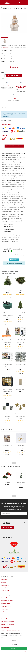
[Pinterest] (5, 532)
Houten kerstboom (5, 609)
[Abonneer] (25, 513)
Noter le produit (14, 260)
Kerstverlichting (5, 585)
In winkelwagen (14, 75)
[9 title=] (10, 295)
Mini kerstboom (5, 627)
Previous (13, 463)
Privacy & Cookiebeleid (22, 651)
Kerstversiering (4, 579)
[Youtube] (11, 532)
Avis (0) (20, 146)
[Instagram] (8, 532)
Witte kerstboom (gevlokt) (7, 621)
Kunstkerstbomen (5, 603)
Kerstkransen (4, 612)
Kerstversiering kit (5, 588)
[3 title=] (20, 255)
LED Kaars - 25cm (20, 389)
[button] (7, 527)
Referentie (4, 120)
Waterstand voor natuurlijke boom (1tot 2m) (7, 315)
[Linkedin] (18, 532)
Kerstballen (3, 582)
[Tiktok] (15, 532)
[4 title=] (22, 255)
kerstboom (5, 47)
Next (15, 463)
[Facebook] (2, 532)
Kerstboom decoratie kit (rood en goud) (10, 630)
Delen (5, 107)
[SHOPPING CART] (26, 3)
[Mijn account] (24, 2)
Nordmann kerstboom (6, 598)
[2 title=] (18, 255)
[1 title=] (15, 255)
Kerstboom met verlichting (7, 624)
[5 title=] (24, 255)
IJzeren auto (7, 482)
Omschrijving (10, 146)
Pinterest (9, 107)
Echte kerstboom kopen (7, 600)
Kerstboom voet (5, 590)
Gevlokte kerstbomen (6, 606)
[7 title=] (8, 295)
